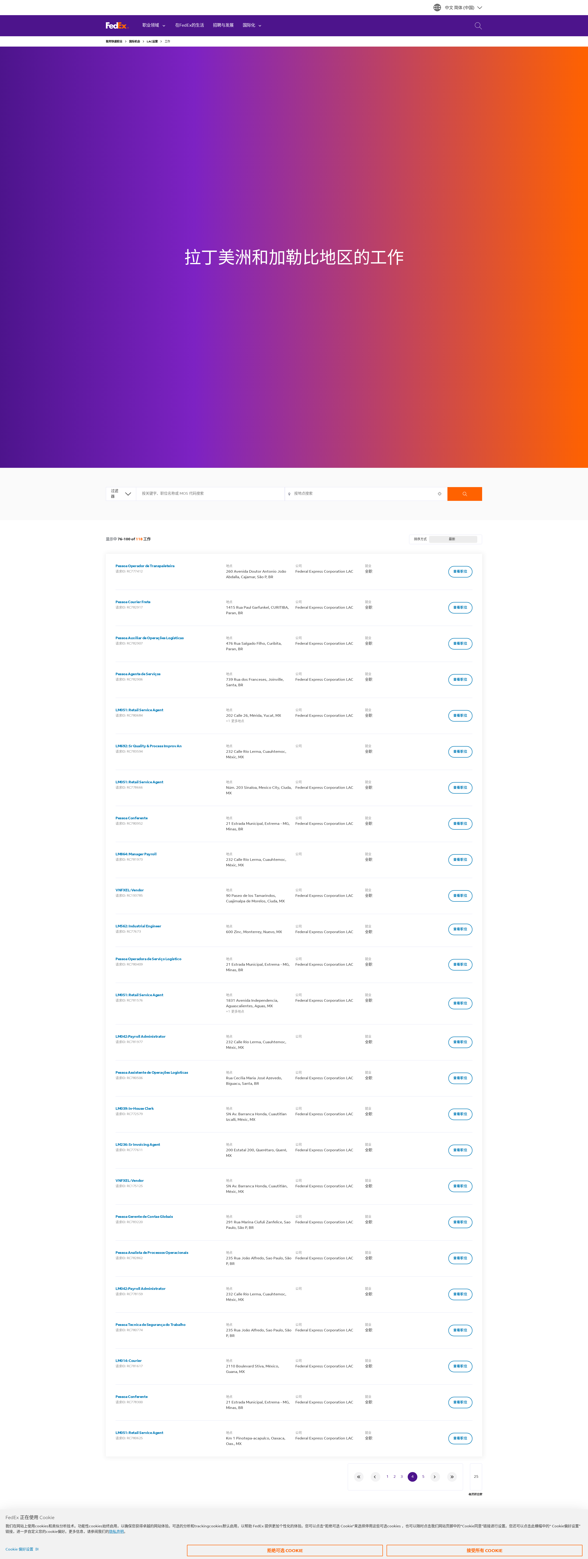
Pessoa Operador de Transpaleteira (145, 566)
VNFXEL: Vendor (130, 890)
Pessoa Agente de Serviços (138, 674)
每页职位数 (475, 1494)
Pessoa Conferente (131, 818)
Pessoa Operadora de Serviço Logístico (148, 959)
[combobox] (210, 494)
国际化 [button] (249, 25)
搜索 (464, 494)
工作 (167, 41)
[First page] (359, 1477)
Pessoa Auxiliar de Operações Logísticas (150, 638)
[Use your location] (441, 494)
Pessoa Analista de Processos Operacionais (152, 1253)
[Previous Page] (375, 1477)
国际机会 (134, 41)
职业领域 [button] (150, 25)
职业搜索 (474, 25)
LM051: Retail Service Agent (139, 710)
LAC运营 (152, 41)
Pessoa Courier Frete (133, 602)
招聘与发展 (223, 25)
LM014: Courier (128, 1361)
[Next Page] (435, 1477)
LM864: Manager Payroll (136, 854)
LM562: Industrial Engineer (138, 926)
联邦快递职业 (114, 41)
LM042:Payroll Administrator (140, 1037)
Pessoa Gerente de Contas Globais (144, 1217)
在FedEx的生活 (189, 25)
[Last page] (452, 1477)
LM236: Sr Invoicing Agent (138, 1145)
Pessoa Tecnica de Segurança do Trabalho (150, 1325)
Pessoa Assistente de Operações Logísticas (152, 1073)
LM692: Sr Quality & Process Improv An (148, 746)
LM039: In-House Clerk (135, 1109)
